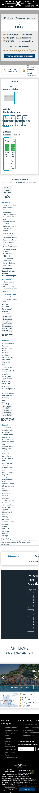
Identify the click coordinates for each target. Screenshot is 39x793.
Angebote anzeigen (20, 687)
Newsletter (29, 2)
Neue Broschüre (29, 5)
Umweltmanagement (31, 727)
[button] (3, 677)
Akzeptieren (26, 789)
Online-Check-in (11, 727)
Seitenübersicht (28, 735)
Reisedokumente (11, 730)
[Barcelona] (21, 84)
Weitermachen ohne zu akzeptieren (27, 770)
